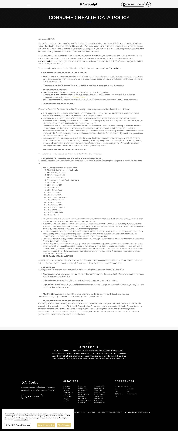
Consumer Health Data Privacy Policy (83, 412)
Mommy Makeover (120, 386)
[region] (38, 419)
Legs (116, 396)
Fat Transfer (118, 393)
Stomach (130, 388)
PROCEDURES (124, 381)
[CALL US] (148, 4)
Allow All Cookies (64, 425)
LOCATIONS (71, 381)
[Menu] (28, 4)
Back (129, 391)
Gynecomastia (132, 393)
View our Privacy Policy (21, 420)
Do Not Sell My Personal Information (109, 412)
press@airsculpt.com (143, 412)
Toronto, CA (66, 386)
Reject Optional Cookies (46, 425)
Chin (116, 391)
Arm (116, 388)
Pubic (129, 386)
